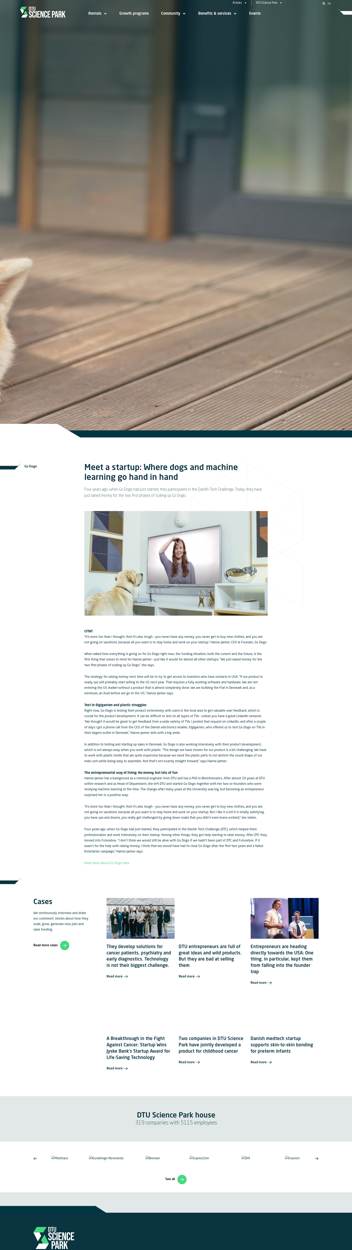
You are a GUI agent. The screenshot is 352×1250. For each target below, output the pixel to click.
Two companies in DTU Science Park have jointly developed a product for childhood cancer (211, 1045)
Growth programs (134, 13)
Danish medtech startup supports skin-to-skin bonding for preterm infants (282, 1045)
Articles (237, 2)
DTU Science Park (266, 2)
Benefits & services (214, 13)
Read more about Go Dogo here (106, 863)
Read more (115, 976)
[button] (323, 3)
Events (255, 13)
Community (170, 13)
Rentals (94, 13)
